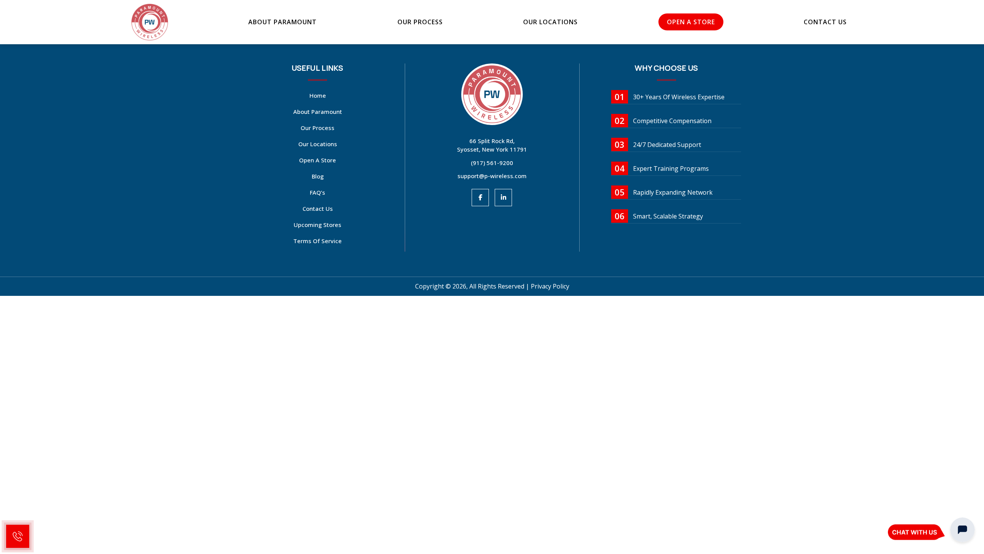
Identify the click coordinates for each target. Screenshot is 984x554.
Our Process (420, 22)
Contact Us (825, 22)
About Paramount (282, 22)
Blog (318, 176)
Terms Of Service (317, 241)
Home (317, 95)
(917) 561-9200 (492, 163)
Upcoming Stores (317, 225)
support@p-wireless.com (492, 176)
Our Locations (550, 22)
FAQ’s (317, 192)
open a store (691, 22)
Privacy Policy (550, 286)
